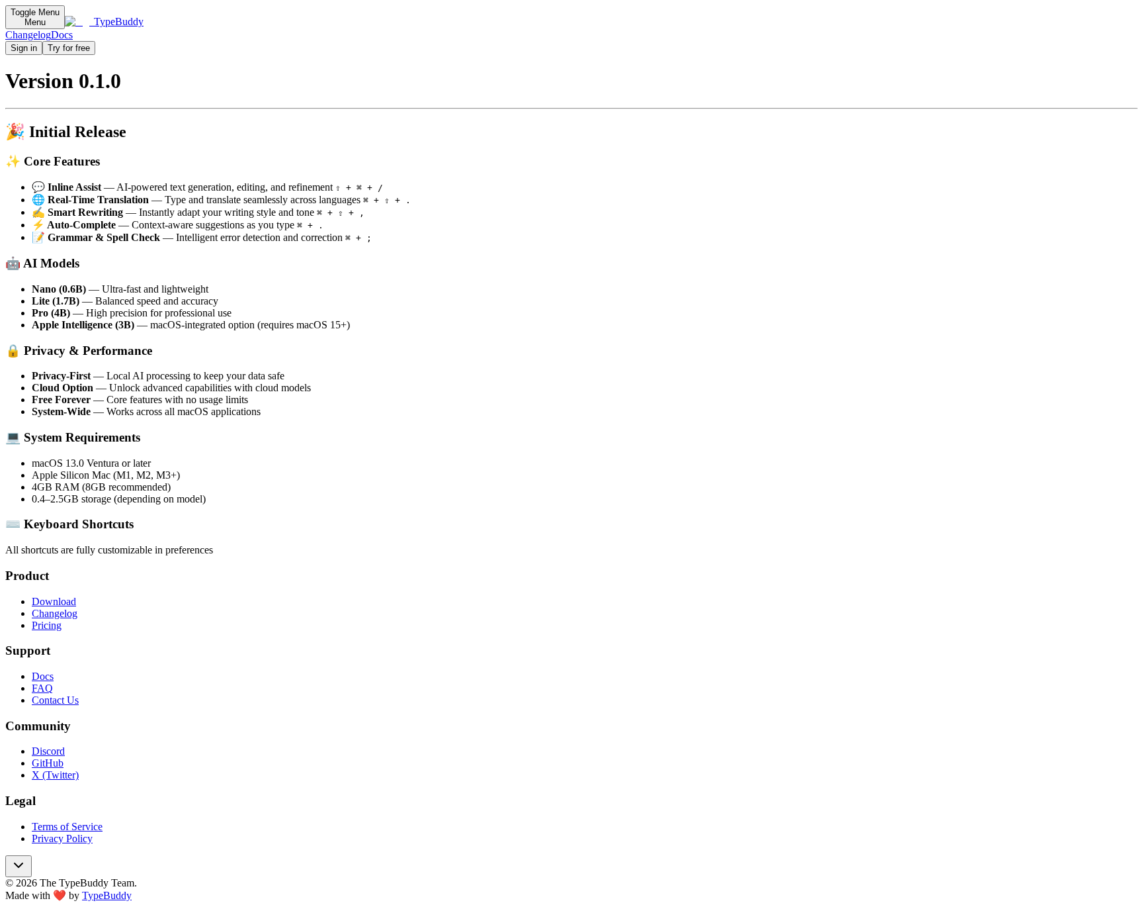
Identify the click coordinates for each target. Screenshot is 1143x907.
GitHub (48, 763)
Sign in (24, 48)
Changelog (28, 34)
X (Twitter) (55, 775)
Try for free (69, 48)
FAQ (42, 688)
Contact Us (55, 700)
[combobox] (18, 866)
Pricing (47, 625)
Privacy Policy (62, 838)
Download (54, 601)
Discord (48, 751)
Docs (62, 34)
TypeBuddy (107, 895)
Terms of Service (67, 826)
